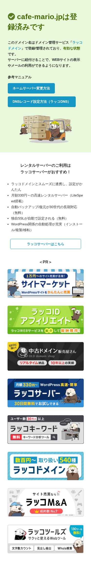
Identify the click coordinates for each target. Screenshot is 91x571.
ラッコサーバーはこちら (45, 244)
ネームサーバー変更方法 (31, 88)
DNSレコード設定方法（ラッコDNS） (42, 101)
